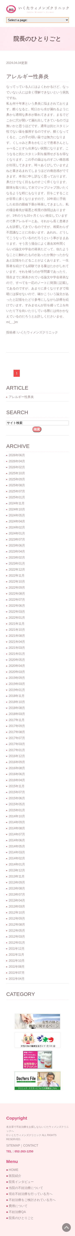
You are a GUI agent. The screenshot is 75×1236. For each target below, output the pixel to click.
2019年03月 (17, 684)
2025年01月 (17, 497)
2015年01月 (17, 810)
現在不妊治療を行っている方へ (30, 1194)
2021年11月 (17, 623)
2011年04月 (17, 978)
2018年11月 (17, 696)
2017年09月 (17, 726)
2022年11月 (17, 575)
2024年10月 (17, 509)
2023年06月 (17, 545)
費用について (18, 1206)
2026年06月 (17, 455)
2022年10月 (17, 581)
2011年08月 (17, 966)
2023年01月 (17, 563)
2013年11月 (17, 876)
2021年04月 (17, 641)
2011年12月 (17, 948)
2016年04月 (17, 780)
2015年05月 (17, 804)
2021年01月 (17, 653)
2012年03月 (17, 936)
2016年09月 (17, 762)
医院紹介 (15, 1175)
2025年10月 (17, 473)
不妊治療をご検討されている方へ (32, 1200)
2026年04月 (17, 461)
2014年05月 (17, 846)
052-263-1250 (24, 1151)
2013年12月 (17, 870)
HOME (13, 1169)
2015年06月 (17, 798)
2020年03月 (17, 672)
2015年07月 (17, 792)
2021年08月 (17, 635)
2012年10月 (17, 912)
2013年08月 (17, 888)
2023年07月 (17, 539)
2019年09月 (17, 678)
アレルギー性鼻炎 (27, 76)
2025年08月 (17, 485)
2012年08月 (17, 924)
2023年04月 (17, 551)
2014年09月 (17, 822)
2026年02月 (17, 467)
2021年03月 (17, 647)
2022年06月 (17, 605)
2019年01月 (17, 690)
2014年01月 (17, 864)
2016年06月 (17, 774)
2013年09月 (17, 882)
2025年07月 (17, 491)
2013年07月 (17, 894)
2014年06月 (17, 840)
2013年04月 (17, 900)
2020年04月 (17, 665)
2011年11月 (16, 954)
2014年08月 (17, 828)
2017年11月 (17, 720)
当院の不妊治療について (26, 1188)
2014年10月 (17, 816)
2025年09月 (17, 479)
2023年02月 (17, 557)
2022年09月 (17, 587)
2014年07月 (17, 834)
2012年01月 (17, 942)
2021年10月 (17, 629)
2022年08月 (17, 593)
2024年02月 (17, 527)
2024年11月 (17, 503)
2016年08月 (17, 768)
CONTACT (30, 1145)
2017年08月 (17, 732)
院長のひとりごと (21, 1218)
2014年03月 (17, 852)
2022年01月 (17, 617)
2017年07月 (17, 738)
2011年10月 (17, 960)
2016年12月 (17, 756)
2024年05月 (17, 515)
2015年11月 (17, 786)
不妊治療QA (17, 1212)
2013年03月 (17, 906)
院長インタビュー (21, 1182)
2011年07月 (17, 972)
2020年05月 (17, 659)
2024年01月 (17, 533)
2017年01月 (17, 750)
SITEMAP (13, 1145)
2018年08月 (17, 708)
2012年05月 (17, 930)
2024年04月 (17, 521)
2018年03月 (17, 714)
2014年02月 (17, 858)
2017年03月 (17, 744)
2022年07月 (17, 599)
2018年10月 (17, 702)
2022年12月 (17, 569)
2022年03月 (17, 611)
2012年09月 (17, 918)
